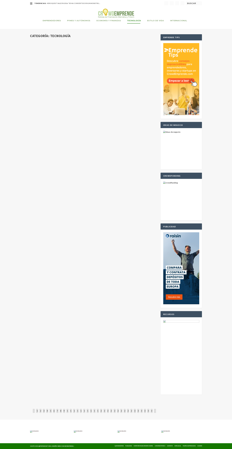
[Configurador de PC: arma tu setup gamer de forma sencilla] (75, 258)
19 (97, 413)
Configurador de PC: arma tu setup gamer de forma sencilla (67, 263)
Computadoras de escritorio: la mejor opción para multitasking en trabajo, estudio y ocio (85, 354)
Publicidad (128, 446)
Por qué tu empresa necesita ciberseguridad (59, 294)
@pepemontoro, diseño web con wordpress (56, 446)
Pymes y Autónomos (78, 20)
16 (87, 413)
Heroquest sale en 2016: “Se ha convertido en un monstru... (73, 3)
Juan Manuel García (42, 238)
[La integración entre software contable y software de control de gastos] (76, 198)
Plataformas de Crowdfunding (143, 446)
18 (94, 413)
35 (151, 413)
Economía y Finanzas (109, 20)
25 (118, 413)
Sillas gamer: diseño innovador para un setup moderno (64, 384)
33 (144, 413)
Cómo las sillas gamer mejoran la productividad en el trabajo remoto (73, 140)
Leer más (38, 64)
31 (138, 413)
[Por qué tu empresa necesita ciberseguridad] (74, 288)
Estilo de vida (155, 20)
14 (80, 413)
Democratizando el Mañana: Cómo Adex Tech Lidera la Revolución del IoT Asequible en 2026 (84, 80)
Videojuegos (79, 114)
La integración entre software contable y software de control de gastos (76, 203)
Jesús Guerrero (41, 54)
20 (101, 413)
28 (128, 413)
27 (124, 413)
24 (114, 413)
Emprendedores (52, 20)
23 (111, 413)
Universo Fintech (160, 446)
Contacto (170, 446)
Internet (69, 328)
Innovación (69, 84)
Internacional (178, 20)
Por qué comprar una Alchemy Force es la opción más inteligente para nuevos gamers (82, 110)
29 (131, 413)
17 (91, 413)
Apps (70, 238)
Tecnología (134, 20)
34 (148, 413)
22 (107, 413)
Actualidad (62, 54)
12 (74, 413)
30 (134, 413)
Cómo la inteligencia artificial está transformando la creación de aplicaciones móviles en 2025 (88, 233)
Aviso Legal (177, 446)
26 (121, 413)
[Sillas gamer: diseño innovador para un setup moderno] (73, 379)
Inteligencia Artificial (74, 54)
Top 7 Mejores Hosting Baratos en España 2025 (59, 324)
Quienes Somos (119, 446)
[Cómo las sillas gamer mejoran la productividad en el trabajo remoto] (73, 134)
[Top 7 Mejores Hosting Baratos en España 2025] (73, 318)
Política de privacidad (189, 446)
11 (70, 413)
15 (84, 413)
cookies (199, 446)
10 (67, 413)
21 (104, 413)
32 (141, 413)
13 (77, 413)
